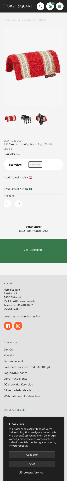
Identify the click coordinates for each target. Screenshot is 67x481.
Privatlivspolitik (18, 445)
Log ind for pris (12, 153)
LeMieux (8, 148)
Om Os (8, 349)
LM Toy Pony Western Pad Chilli (29, 19)
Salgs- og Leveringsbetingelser (22, 316)
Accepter (32, 454)
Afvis (32, 463)
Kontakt (9, 355)
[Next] (18, 204)
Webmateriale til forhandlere (22, 396)
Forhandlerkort (13, 361)
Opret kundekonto (15, 378)
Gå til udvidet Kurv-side (18, 384)
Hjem (7, 19)
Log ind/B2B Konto (15, 372)
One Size (35, 164)
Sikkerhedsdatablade (17, 390)
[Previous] (7, 204)
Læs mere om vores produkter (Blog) (27, 367)
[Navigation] (60, 6)
